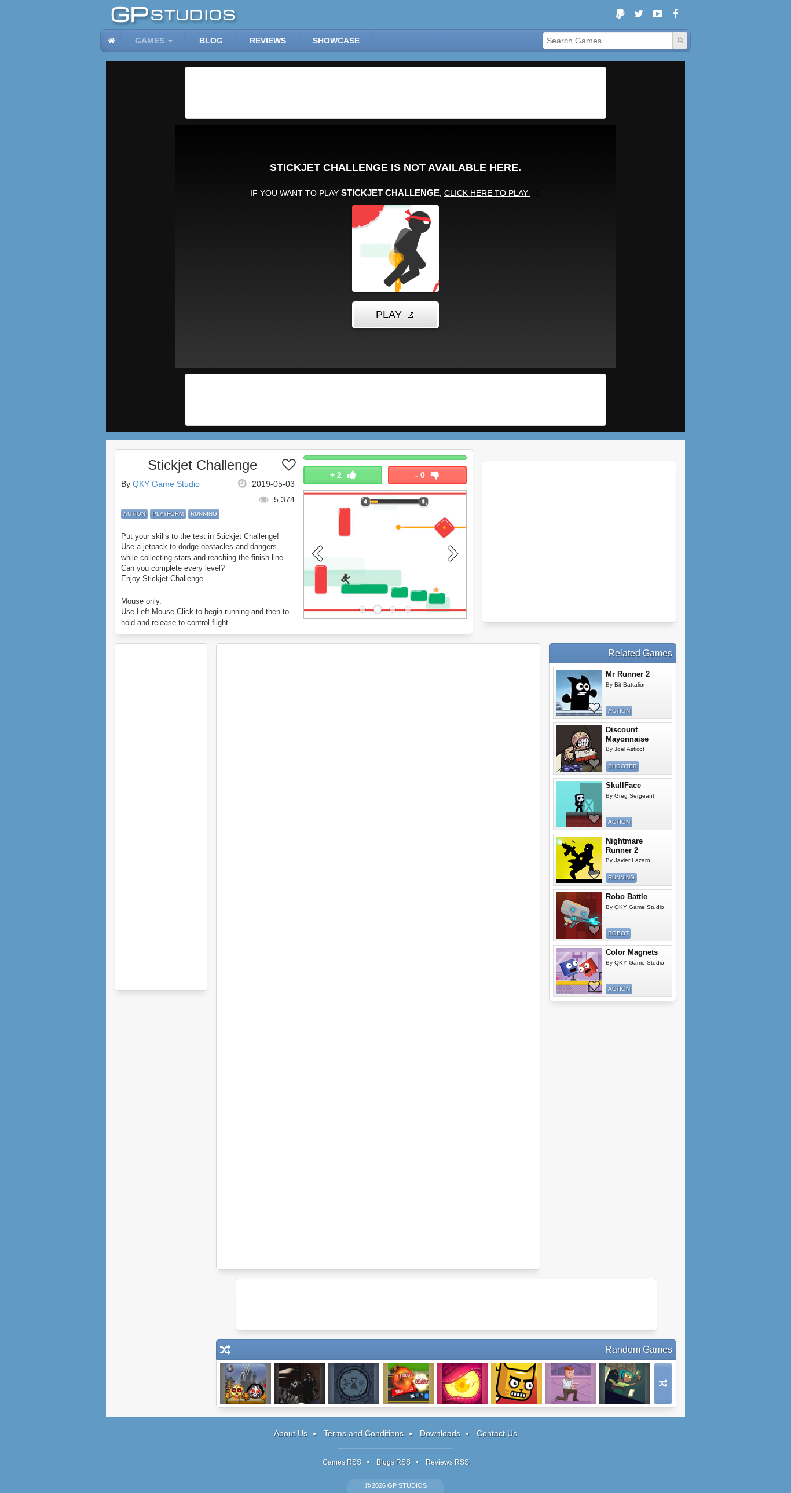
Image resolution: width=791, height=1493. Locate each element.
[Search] (679, 40)
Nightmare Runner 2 (624, 846)
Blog (211, 40)
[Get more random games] (663, 1383)
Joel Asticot (629, 749)
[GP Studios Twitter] (638, 14)
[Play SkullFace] (579, 804)
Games (149, 40)
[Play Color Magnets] (579, 971)
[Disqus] (378, 803)
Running (204, 513)
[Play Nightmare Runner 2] (579, 860)
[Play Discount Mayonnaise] (579, 748)
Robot (618, 933)
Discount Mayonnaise (627, 734)
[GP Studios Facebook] (676, 14)
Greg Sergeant (634, 796)
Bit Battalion (630, 684)
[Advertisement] (395, 93)
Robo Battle (626, 896)
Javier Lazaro (632, 860)
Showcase (336, 40)
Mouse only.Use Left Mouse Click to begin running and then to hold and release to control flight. (205, 611)
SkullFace (623, 785)
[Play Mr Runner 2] (579, 693)
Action (134, 513)
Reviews (268, 40)
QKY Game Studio (166, 483)
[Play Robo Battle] (579, 915)
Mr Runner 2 (628, 674)
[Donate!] (620, 14)
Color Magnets (632, 952)
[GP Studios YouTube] (657, 14)
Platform (168, 513)
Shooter (622, 766)
